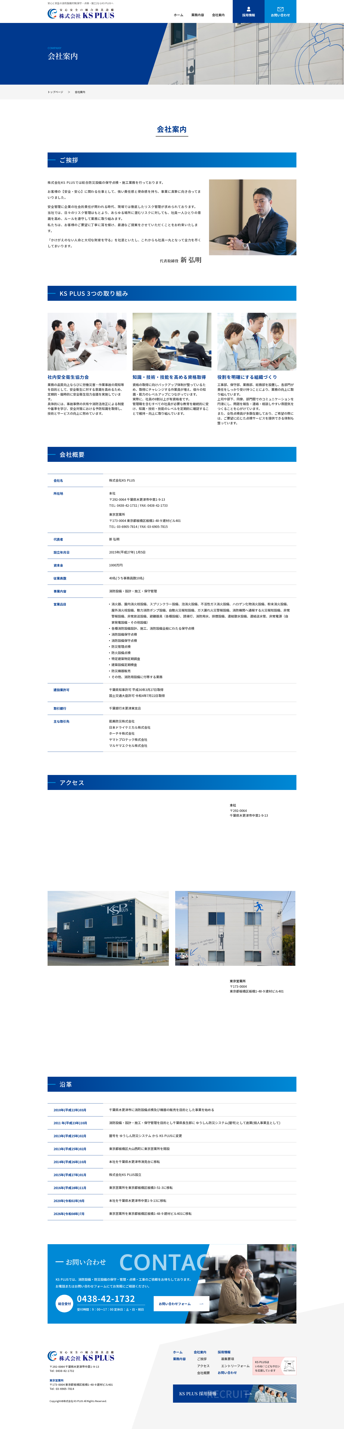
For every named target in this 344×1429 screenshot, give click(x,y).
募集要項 (227, 1358)
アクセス (203, 1365)
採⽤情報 (224, 1352)
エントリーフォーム (235, 1365)
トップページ (55, 92)
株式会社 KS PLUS (74, 1401)
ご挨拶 (202, 1358)
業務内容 (197, 14)
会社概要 (203, 1372)
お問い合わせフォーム (175, 1303)
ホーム (178, 14)
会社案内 (218, 14)
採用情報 (248, 15)
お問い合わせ (280, 15)
